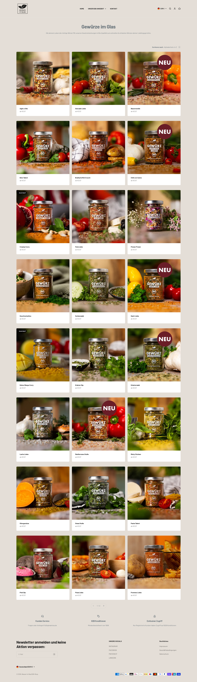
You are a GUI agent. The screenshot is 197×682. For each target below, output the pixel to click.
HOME (82, 9)
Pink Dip (23, 592)
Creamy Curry (25, 247)
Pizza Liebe (79, 592)
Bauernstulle (135, 109)
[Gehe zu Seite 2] (103, 605)
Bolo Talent (24, 178)
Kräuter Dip (79, 385)
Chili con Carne (136, 178)
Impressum (163, 646)
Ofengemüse (24, 523)
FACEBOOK (113, 650)
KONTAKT (113, 9)
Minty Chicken (136, 454)
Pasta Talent (135, 523)
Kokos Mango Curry (26, 385)
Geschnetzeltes (25, 316)
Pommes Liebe (136, 592)
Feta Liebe (79, 247)
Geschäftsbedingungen (167, 650)
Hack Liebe (135, 316)
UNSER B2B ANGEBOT (96, 9)
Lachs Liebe (24, 454)
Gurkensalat (79, 316)
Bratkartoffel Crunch (82, 178)
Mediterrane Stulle (82, 454)
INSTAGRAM (113, 646)
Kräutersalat (135, 385)
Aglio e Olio (24, 109)
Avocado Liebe (80, 109)
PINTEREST (113, 654)
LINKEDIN (112, 658)
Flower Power (136, 247)
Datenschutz (164, 654)
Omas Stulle (79, 523)
